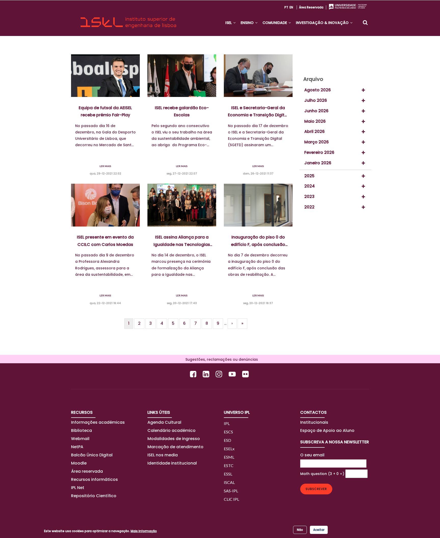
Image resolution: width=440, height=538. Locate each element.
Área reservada (311, 7)
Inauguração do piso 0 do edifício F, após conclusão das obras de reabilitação (258, 241)
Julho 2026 (315, 100)
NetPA (77, 447)
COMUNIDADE (275, 22)
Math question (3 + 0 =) (322, 473)
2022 (309, 207)
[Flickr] (246, 374)
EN (291, 7)
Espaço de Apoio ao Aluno (327, 430)
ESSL (228, 473)
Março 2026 (316, 142)
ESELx (229, 448)
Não (300, 530)
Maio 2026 (315, 121)
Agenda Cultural (164, 422)
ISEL (229, 22)
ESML (229, 457)
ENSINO (248, 22)
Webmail (80, 439)
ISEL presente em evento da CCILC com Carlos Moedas (105, 240)
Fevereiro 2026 (319, 152)
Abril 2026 (314, 131)
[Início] (128, 18)
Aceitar (318, 530)
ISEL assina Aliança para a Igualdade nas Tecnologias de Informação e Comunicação (182, 241)
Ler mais (105, 166)
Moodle (79, 463)
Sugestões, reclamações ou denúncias (220, 359)
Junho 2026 (316, 111)
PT (286, 7)
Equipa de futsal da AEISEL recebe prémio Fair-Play (105, 111)
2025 (309, 176)
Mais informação (144, 531)
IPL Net (77, 488)
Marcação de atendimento (175, 447)
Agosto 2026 (317, 90)
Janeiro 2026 (317, 163)
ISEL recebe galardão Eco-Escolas (182, 111)
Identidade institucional (172, 463)
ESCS (228, 431)
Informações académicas (98, 422)
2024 (309, 186)
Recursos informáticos (94, 479)
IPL (227, 423)
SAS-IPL (231, 490)
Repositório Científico (94, 496)
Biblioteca (81, 430)
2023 (309, 196)
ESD (227, 440)
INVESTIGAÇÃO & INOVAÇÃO (323, 22)
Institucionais (314, 422)
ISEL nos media (162, 455)
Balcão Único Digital (92, 455)
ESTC (228, 465)
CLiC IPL (231, 499)
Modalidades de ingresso (173, 439)
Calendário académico (171, 430)
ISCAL (229, 482)
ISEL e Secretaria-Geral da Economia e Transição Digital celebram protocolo (258, 112)
